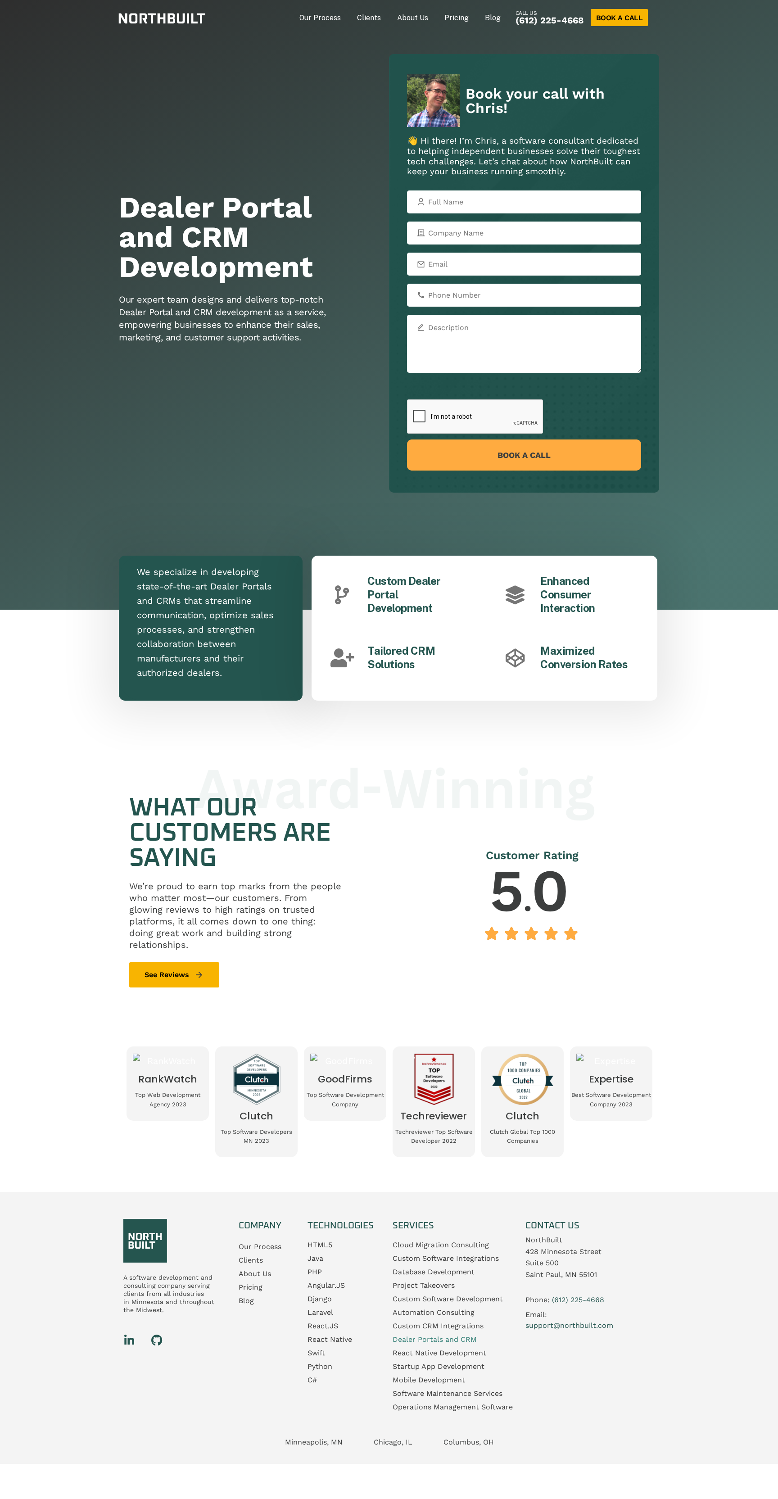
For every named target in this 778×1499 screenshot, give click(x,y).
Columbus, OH (468, 1442)
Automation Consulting (434, 1312)
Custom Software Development (448, 1299)
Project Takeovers (424, 1285)
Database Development (434, 1272)
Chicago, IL (393, 1442)
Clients (369, 18)
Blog (493, 18)
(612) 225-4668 (550, 20)
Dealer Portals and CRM (435, 1339)
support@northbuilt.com (569, 1325)
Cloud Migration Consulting (441, 1245)
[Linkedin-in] (129, 1340)
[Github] (156, 1340)
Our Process (320, 18)
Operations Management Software (453, 1407)
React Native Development (439, 1353)
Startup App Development (438, 1366)
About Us (412, 18)
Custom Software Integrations (446, 1258)
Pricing (456, 18)
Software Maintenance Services (447, 1393)
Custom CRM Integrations (438, 1326)
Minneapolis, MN (314, 1442)
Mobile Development (429, 1380)
